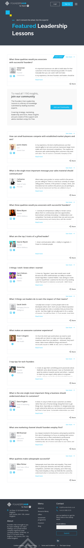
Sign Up (67, 4)
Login (55, 4)
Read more (39, 80)
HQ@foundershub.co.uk (67, 507)
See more (69, 57)
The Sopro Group (65, 545)
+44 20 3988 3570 (65, 510)
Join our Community (61, 107)
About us (41, 508)
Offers (40, 514)
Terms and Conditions (48, 545)
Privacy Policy (32, 545)
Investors (41, 523)
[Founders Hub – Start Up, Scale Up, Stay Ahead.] (17, 4)
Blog (39, 526)
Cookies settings (19, 545)
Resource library (43, 511)
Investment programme (42, 519)
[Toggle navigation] (76, 4)
